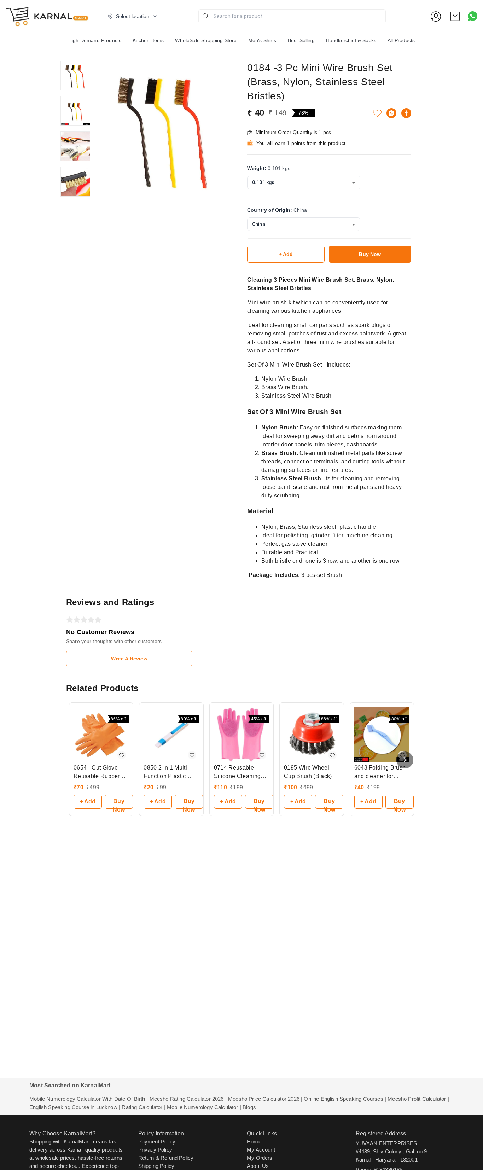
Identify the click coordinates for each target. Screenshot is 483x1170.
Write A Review (129, 658)
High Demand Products (94, 40)
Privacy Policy (155, 1150)
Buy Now (370, 254)
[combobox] (303, 182)
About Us (258, 1166)
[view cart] (455, 16)
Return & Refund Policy (166, 1158)
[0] (455, 16)
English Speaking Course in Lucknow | (74, 1107)
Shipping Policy (156, 1166)
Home (254, 1142)
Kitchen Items (148, 40)
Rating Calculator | (143, 1107)
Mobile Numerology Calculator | (204, 1107)
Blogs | (251, 1107)
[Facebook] (406, 113)
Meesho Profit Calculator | (418, 1099)
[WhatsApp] (391, 113)
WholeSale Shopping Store (206, 40)
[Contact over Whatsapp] (472, 16)
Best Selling (301, 40)
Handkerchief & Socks (351, 40)
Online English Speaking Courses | (345, 1099)
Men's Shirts (262, 40)
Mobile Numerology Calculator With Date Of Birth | (88, 1099)
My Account (261, 1150)
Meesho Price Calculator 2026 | (265, 1099)
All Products (401, 40)
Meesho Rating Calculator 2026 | (188, 1099)
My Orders (260, 1158)
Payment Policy (156, 1142)
